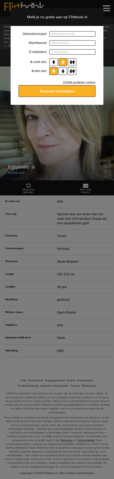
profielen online (79, 82)
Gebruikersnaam (35, 34)
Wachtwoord (38, 43)
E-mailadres (38, 52)
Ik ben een (39, 71)
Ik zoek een (38, 62)
